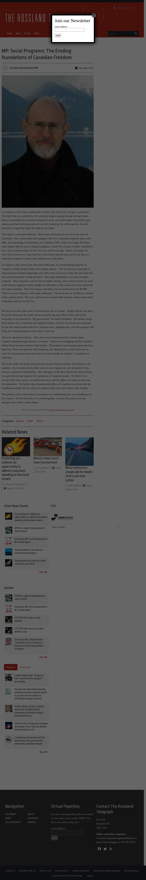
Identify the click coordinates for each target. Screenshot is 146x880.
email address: (61, 26)
